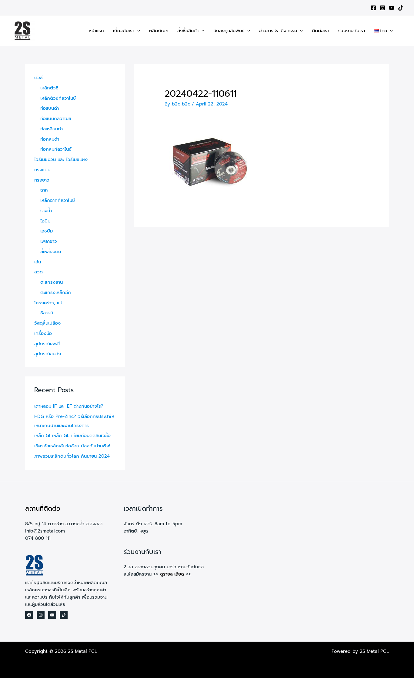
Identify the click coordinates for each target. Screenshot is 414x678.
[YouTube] (391, 8)
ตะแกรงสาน (51, 282)
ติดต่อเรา (320, 30)
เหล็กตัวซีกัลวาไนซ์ (58, 98)
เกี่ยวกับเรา (123, 30)
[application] (137, 30)
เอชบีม (46, 231)
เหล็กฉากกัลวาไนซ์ (57, 200)
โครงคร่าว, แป (48, 302)
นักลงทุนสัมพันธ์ (228, 30)
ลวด (38, 272)
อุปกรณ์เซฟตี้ (47, 343)
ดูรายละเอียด (172, 574)
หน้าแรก (96, 30)
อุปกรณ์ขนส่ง (47, 353)
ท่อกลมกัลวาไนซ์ (56, 149)
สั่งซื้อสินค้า (188, 30)
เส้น (37, 262)
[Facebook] (373, 8)
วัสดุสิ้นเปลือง (47, 323)
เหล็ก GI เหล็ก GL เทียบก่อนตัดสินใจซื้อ (72, 435)
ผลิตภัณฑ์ (158, 30)
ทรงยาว (41, 180)
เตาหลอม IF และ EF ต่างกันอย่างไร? (68, 406)
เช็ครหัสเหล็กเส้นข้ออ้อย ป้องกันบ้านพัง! (72, 446)
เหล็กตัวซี (49, 88)
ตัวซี (38, 77)
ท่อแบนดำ (49, 108)
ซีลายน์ (46, 312)
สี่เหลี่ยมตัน (50, 251)
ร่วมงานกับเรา (351, 30)
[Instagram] (382, 8)
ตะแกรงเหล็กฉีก (55, 292)
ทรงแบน (42, 169)
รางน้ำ (46, 210)
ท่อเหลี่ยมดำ (51, 128)
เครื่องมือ (43, 333)
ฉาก (44, 190)
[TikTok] (400, 8)
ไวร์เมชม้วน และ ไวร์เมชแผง (61, 159)
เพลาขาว (48, 241)
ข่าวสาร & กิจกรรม (278, 30)
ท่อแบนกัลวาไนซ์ (55, 118)
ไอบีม (45, 221)
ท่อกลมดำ (49, 139)
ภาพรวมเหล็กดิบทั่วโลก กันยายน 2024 (72, 456)
